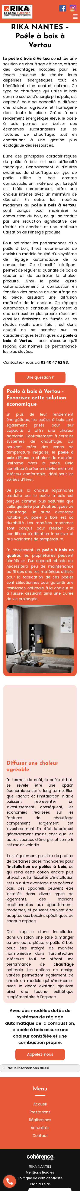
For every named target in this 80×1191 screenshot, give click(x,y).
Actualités (40, 1127)
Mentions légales (40, 1172)
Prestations (40, 1112)
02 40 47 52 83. (55, 362)
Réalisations (40, 1119)
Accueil (40, 1104)
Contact (40, 1135)
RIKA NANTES (40, 1166)
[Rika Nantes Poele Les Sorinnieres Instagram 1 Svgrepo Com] (73, 8)
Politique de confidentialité (40, 1178)
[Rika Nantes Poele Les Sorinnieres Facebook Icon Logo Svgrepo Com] (62, 8)
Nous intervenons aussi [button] (28, 1068)
